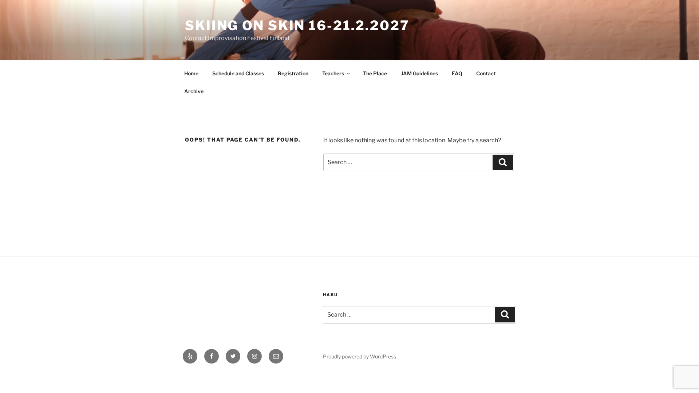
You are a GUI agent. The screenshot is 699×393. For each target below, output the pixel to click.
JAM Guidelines (419, 73)
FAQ (457, 73)
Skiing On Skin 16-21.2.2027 (297, 25)
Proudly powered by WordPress (359, 356)
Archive (194, 91)
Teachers (333, 73)
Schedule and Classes (238, 73)
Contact (486, 73)
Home (191, 73)
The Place (375, 73)
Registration (293, 73)
